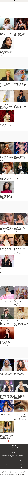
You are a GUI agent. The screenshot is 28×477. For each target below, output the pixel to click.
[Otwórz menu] (0, 0)
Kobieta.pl (21, 461)
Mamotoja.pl (7, 464)
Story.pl (21, 467)
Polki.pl (21, 460)
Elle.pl (7, 460)
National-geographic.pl (7, 467)
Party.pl (7, 461)
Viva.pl (21, 464)
